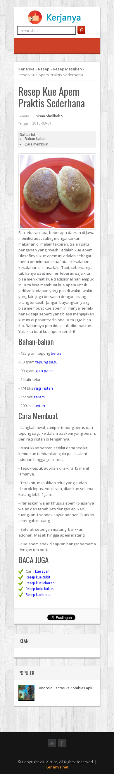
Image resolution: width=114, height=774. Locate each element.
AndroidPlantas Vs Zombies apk (65, 688)
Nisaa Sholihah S (49, 116)
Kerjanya (26, 69)
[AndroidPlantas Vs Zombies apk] (26, 693)
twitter (52, 746)
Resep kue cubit (38, 577)
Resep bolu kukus (39, 589)
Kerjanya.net (57, 767)
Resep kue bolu (38, 595)
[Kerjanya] (57, 23)
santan (38, 405)
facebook (62, 746)
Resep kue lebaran (40, 583)
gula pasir (44, 370)
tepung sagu (46, 362)
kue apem (43, 571)
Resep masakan (67, 69)
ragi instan (43, 388)
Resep (43, 69)
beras (56, 353)
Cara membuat (36, 144)
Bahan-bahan (35, 139)
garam (39, 397)
